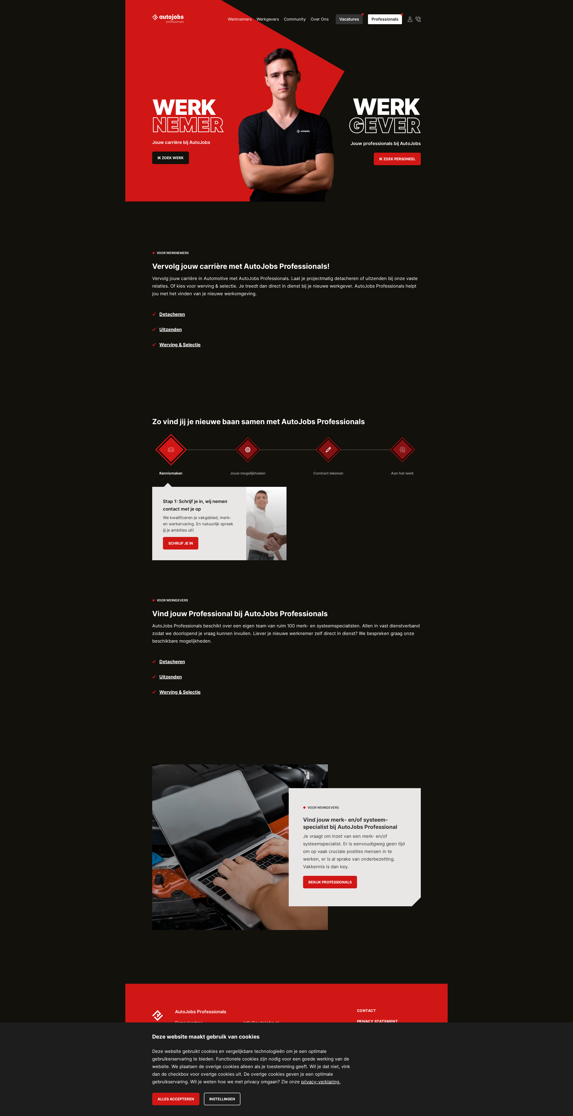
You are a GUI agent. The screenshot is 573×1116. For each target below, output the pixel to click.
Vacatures (349, 19)
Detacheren (172, 314)
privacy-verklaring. (320, 1081)
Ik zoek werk (171, 158)
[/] (168, 18)
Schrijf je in (180, 543)
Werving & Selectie (180, 344)
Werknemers (240, 19)
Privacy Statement (377, 1021)
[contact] (418, 19)
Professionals (385, 19)
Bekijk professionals (330, 882)
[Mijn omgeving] (410, 19)
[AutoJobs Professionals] (161, 1014)
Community (295, 19)
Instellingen (222, 1099)
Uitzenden (170, 329)
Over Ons (320, 19)
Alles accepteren (176, 1099)
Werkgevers (268, 19)
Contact (366, 1010)
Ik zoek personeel (397, 159)
